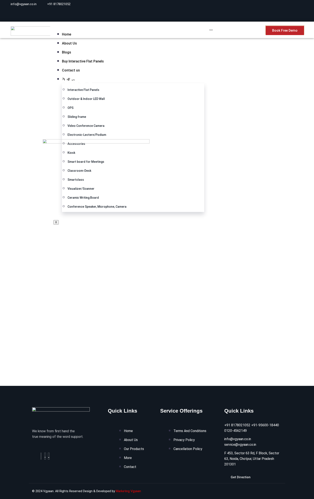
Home (66, 34)
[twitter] (45, 456)
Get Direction (241, 477)
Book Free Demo (285, 30)
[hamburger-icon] (211, 30)
